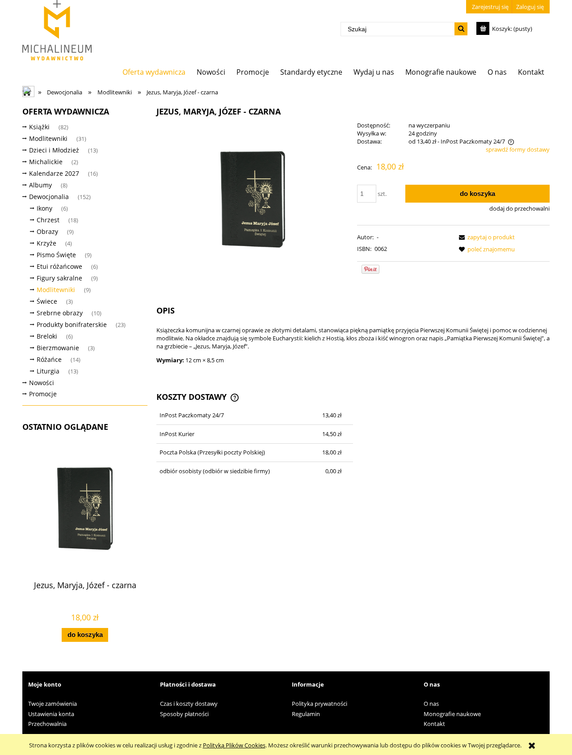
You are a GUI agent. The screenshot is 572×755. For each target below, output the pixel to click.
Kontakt (434, 724)
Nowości (41, 382)
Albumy (40, 185)
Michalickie (46, 161)
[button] (485, 237)
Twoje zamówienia (52, 704)
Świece (47, 301)
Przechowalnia (47, 724)
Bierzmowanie (58, 348)
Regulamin (306, 714)
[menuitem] (154, 72)
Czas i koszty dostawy (189, 704)
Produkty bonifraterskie (72, 324)
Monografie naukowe (452, 714)
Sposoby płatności (184, 714)
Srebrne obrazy (60, 313)
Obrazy (47, 231)
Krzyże (46, 243)
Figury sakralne (59, 278)
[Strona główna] (57, 30)
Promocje (43, 394)
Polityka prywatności (319, 704)
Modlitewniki (48, 138)
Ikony (44, 208)
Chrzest (48, 220)
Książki (39, 127)
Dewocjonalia (49, 196)
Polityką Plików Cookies (234, 745)
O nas (431, 704)
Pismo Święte (56, 254)
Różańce (49, 359)
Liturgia (48, 371)
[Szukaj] (460, 28)
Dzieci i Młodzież (54, 150)
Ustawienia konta (51, 714)
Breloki (47, 336)
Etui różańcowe (59, 266)
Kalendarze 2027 (54, 173)
